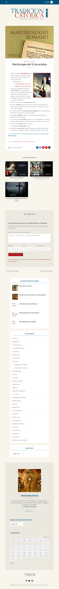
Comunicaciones (16, 345)
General (14, 378)
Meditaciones (15, 400)
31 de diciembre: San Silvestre (28, 304)
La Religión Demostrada (20, 364)
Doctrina (14, 361)
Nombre (10, 246)
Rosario (14, 427)
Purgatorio (15, 417)
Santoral (20, 147)
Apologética (15, 341)
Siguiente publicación (46, 271)
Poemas (14, 414)
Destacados (15, 355)
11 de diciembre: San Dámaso (41, 177)
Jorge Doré (15, 384)
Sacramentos (15, 430)
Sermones (14, 437)
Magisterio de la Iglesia (18, 391)
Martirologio (15, 147)
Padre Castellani (16, 410)
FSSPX (13, 374)
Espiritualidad (15, 371)
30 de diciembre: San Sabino (27, 322)
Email (24, 246)
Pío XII (15, 394)
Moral (13, 404)
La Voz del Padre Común (20, 368)
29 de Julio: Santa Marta (17, 177)
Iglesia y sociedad (16, 381)
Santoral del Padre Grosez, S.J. (22, 83)
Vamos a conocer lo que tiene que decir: (19, 232)
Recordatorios (15, 420)
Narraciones (15, 407)
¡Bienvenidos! (28, 511)
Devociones (15, 358)
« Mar (11, 563)
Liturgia (14, 387)
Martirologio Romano (29, 61)
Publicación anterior (13, 271)
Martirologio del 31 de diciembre (29, 313)
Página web (40, 246)
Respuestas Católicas (17, 423)
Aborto (14, 338)
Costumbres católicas (17, 348)
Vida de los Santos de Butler (19, 440)
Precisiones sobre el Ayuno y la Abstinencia (32, 295)
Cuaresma (14, 351)
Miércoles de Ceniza (25, 286)
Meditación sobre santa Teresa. (23, 86)
